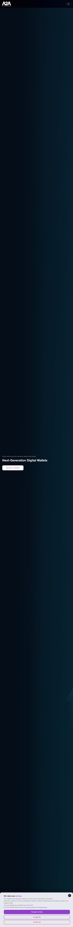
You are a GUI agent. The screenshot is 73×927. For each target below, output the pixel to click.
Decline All (37, 922)
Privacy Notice (30, 907)
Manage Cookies (37, 912)
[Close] (69, 895)
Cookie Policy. (43, 907)
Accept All (36, 917)
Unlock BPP (12, 468)
